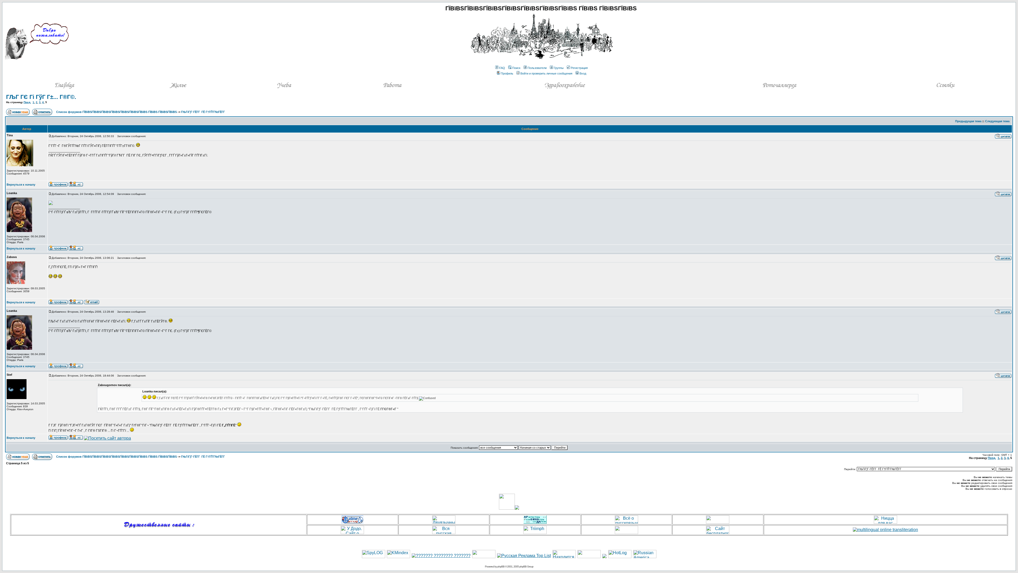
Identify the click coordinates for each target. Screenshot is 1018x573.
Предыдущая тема (968, 121)
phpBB (500, 566)
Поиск (516, 67)
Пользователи (537, 67)
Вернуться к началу (21, 184)
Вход (583, 73)
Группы (559, 67)
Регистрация (579, 67)
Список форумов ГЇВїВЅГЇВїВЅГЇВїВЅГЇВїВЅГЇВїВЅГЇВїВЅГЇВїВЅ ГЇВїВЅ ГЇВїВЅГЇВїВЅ (116, 111)
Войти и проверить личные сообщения (546, 73)
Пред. (27, 102)
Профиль (507, 73)
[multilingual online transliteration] (885, 529)
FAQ (502, 67)
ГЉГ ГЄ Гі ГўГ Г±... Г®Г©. (41, 97)
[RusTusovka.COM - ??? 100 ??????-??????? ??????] (483, 556)
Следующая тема (997, 121)
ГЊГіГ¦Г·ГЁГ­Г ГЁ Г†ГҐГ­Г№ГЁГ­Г (203, 111)
